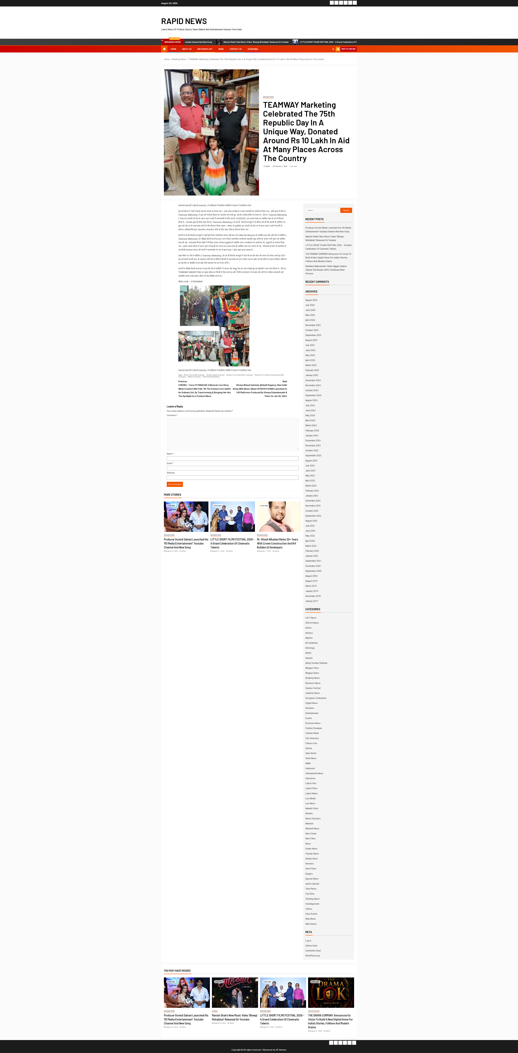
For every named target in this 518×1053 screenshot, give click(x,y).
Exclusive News (313, 723)
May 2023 (310, 475)
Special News (311, 878)
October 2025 (311, 330)
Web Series (310, 924)
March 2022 (311, 546)
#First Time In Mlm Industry (194, 375)
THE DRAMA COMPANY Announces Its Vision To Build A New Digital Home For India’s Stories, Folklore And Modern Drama (328, 258)
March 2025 (311, 365)
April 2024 (310, 420)
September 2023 (313, 455)
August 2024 (311, 400)
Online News (311, 848)
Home (173, 49)
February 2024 (312, 430)
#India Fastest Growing (215, 375)
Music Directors (313, 818)
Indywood (310, 768)
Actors (308, 628)
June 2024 (310, 410)
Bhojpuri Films (312, 668)
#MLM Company (194, 377)
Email (170, 463)
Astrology (310, 648)
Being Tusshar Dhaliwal (316, 663)
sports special (312, 883)
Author (308, 653)
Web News (310, 919)
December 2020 (313, 566)
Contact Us (236, 49)
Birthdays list (204, 49)
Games (308, 748)
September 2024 (313, 395)
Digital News (311, 703)
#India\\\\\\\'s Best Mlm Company (239, 375)
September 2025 (313, 335)
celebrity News (312, 693)
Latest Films (311, 788)
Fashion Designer (313, 728)
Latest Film (310, 783)
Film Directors (312, 738)
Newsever (268, 1050)
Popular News (312, 853)
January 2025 (311, 375)
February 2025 (312, 370)
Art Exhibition (311, 643)
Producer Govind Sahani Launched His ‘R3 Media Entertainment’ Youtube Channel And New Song (186, 543)
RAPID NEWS (184, 21)
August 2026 (311, 300)
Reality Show (311, 858)
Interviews (310, 778)
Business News (312, 683)
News (221, 49)
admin (267, 166)
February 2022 (312, 551)
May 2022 (310, 536)
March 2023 (311, 485)
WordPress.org (312, 955)
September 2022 (313, 516)
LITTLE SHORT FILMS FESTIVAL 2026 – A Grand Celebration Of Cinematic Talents (263, 42)
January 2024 (311, 435)
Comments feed (313, 950)
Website (171, 473)
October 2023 (311, 450)
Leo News (310, 803)
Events (308, 718)
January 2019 (311, 591)
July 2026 (310, 305)
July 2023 (310, 465)
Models (309, 813)
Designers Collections (315, 698)
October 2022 (311, 511)
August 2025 (311, 340)
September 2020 (313, 571)
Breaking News (268, 97)
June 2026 (310, 310)
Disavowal (253, 49)
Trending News (312, 899)
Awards (309, 658)
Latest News (311, 793)
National (309, 823)
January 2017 (311, 601)
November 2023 (313, 445)
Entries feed (311, 945)
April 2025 (310, 360)
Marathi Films (311, 808)
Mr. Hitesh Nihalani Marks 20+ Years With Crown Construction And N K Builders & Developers (277, 543)
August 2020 (311, 576)
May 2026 (310, 315)
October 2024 (311, 390)
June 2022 (310, 531)
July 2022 (310, 526)
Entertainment (311, 713)
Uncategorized (312, 904)
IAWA (308, 763)
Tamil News (310, 888)
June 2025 (310, 350)
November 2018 (313, 596)
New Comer (310, 833)
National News (312, 828)
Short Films (310, 868)
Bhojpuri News (312, 673)
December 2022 (313, 500)
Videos (308, 909)
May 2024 (310, 415)
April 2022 (310, 541)
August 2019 (311, 581)
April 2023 (310, 480)
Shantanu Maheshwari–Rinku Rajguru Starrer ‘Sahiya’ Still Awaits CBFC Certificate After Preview (326, 270)
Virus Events (311, 914)
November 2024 (313, 385)
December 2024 (313, 380)
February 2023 (312, 490)
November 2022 (313, 505)
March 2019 (311, 586)
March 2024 (311, 425)
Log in (308, 940)
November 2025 (313, 325)
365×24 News (312, 623)
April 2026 (310, 320)
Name (170, 453)
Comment (172, 415)
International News (314, 773)
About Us (187, 49)
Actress (309, 633)
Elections (309, 708)
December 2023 (313, 440)
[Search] (333, 49)
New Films (310, 838)
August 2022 (311, 521)
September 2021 (313, 561)
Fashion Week (312, 733)
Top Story (309, 893)
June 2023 (310, 470)
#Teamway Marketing (211, 377)
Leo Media (310, 798)
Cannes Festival (313, 688)
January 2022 (311, 556)
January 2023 (311, 495)
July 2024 (310, 405)
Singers (309, 873)
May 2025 (310, 355)
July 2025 (310, 345)
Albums (309, 638)
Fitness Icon (311, 743)
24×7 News (310, 618)
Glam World (310, 753)
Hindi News (310, 758)
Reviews (309, 863)
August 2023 (311, 460)
